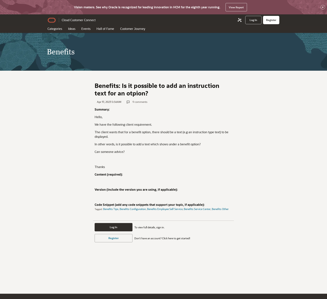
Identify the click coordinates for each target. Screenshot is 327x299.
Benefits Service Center (197, 209)
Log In (113, 227)
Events (85, 29)
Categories (54, 29)
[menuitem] (253, 20)
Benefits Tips (110, 209)
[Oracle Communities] (239, 20)
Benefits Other (220, 209)
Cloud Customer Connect (79, 20)
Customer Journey (132, 29)
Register (113, 238)
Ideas (71, 29)
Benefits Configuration (133, 209)
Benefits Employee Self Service (165, 209)
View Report (236, 7)
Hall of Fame (105, 29)
